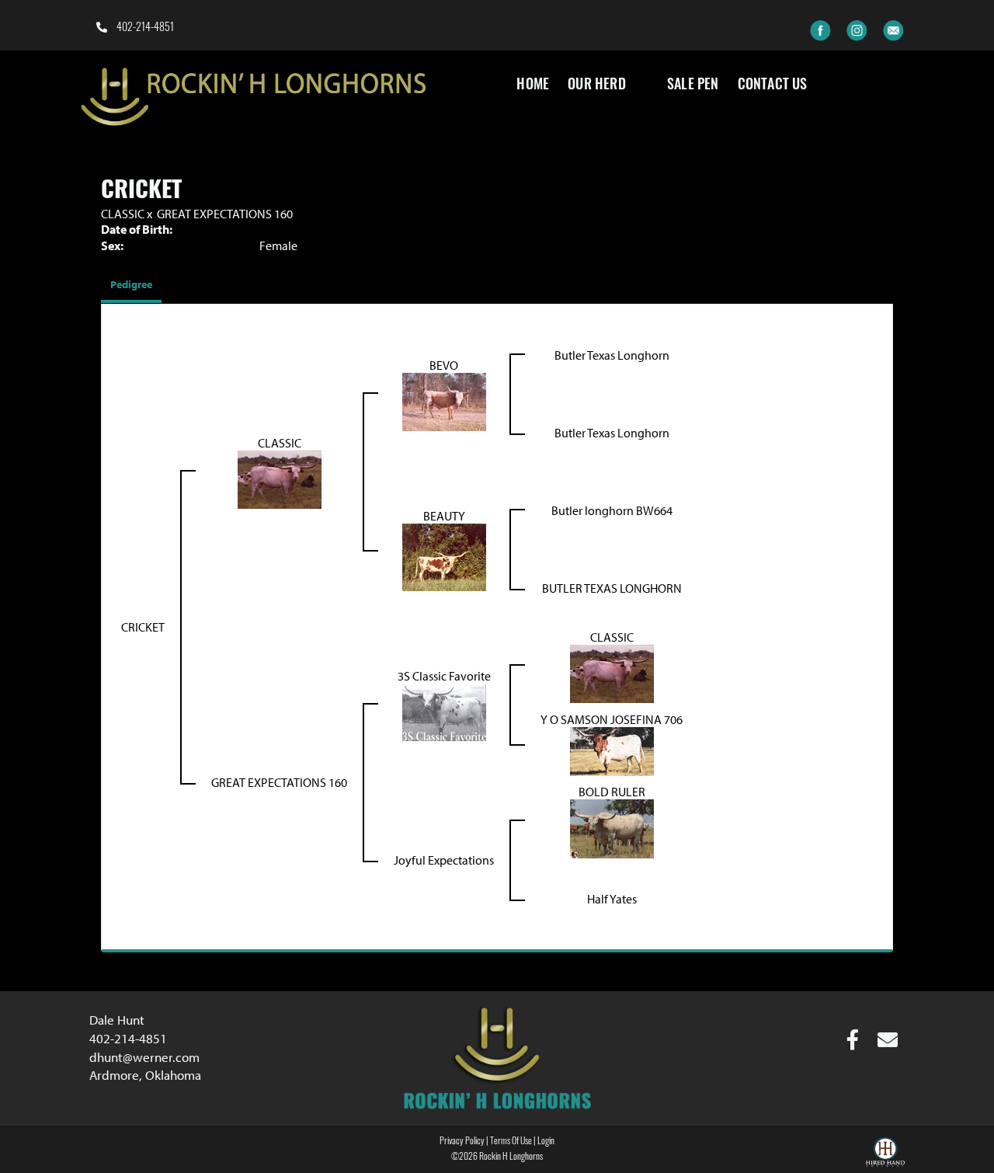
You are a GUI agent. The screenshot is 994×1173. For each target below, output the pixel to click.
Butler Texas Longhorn (611, 355)
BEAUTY (444, 516)
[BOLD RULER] (612, 827)
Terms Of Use (511, 1142)
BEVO (443, 365)
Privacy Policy (462, 1142)
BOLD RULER (612, 791)
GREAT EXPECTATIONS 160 (225, 213)
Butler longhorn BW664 (612, 510)
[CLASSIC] (279, 478)
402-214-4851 (144, 28)
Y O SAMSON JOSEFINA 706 (611, 719)
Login (545, 1142)
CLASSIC (122, 213)
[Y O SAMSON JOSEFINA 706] (612, 749)
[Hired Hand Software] (885, 1154)
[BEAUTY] (444, 555)
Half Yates (612, 899)
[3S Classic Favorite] (444, 711)
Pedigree (131, 284)
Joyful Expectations (444, 860)
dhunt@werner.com (144, 1057)
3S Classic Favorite (444, 676)
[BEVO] (444, 400)
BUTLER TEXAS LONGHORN (612, 588)
